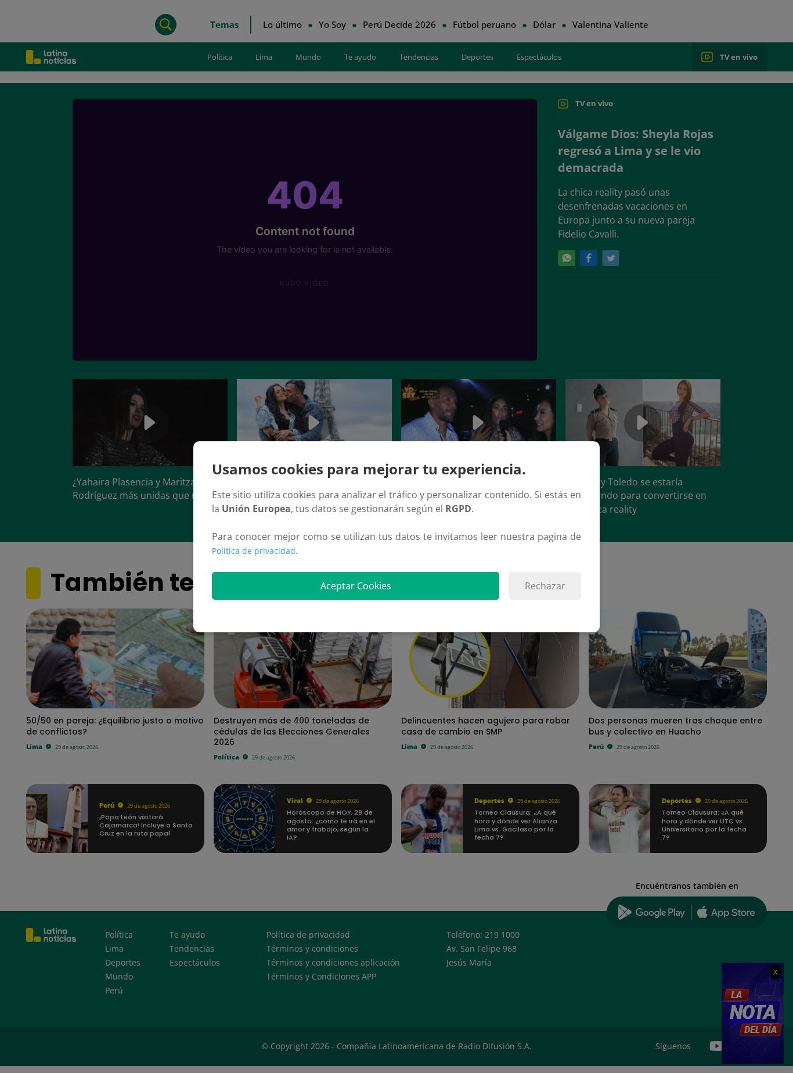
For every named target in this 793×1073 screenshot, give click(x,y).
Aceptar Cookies (355, 585)
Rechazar (545, 585)
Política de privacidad (253, 550)
